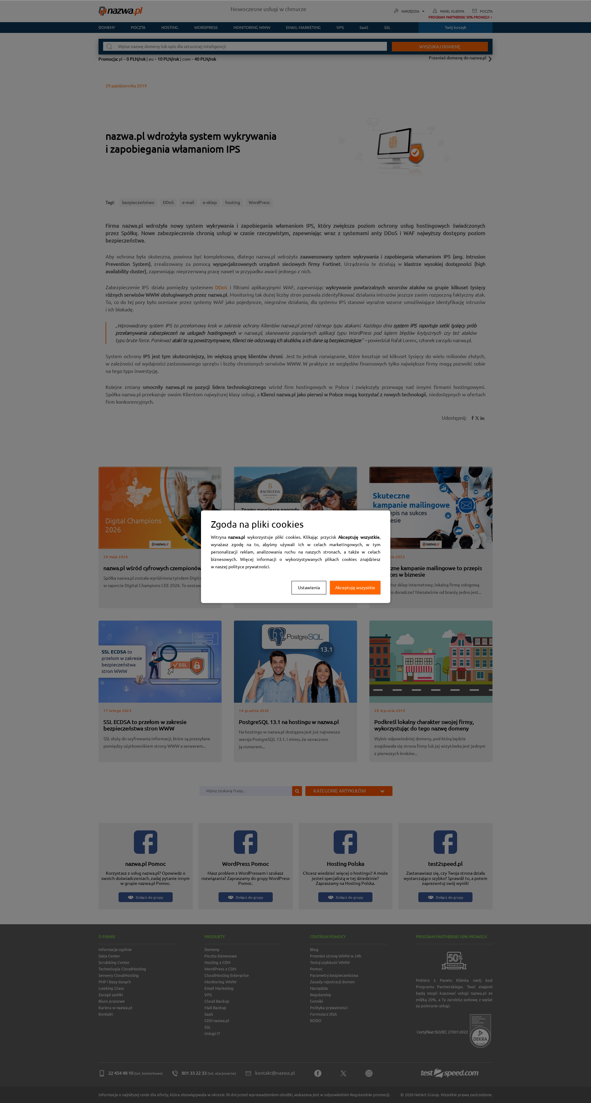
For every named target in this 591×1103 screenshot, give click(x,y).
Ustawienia (309, 587)
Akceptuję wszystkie (355, 587)
